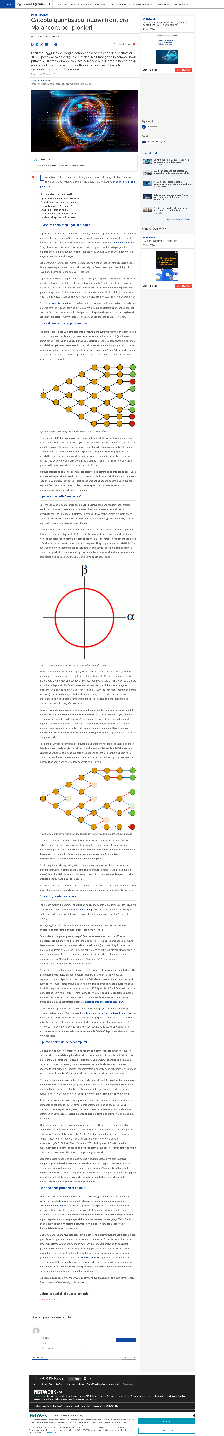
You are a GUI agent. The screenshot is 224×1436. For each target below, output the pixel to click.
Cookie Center (128, 1384)
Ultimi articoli (60, 4)
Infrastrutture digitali (50, 36)
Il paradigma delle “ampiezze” (56, 206)
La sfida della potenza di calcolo (58, 217)
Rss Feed (59, 1384)
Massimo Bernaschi (40, 80)
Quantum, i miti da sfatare (54, 209)
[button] (8, 4)
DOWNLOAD (183, 70)
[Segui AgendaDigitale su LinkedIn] (85, 1379)
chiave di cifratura (92, 1257)
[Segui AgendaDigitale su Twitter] (90, 1379)
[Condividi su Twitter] (42, 44)
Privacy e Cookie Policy (75, 1384)
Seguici (73, 1379)
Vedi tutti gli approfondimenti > (179, 219)
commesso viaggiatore (86, 909)
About (36, 1384)
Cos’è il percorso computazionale (58, 202)
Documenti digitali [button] (181, 4)
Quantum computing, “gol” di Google (60, 198)
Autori (44, 1384)
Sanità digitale (164, 4)
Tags (51, 1384)
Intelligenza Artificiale (120, 4)
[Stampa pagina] (56, 44)
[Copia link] (51, 44)
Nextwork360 (40, 1396)
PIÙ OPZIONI (167, 1430)
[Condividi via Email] (46, 44)
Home (34, 36)
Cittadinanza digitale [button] (95, 4)
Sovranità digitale (76, 4)
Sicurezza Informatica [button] (142, 4)
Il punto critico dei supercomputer (59, 213)
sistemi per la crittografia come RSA (104, 1002)
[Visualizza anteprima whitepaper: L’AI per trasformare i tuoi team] (167, 266)
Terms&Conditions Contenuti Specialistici (103, 1384)
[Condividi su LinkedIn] (37, 44)
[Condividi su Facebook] (32, 44)
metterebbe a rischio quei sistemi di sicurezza (107, 1013)
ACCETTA (166, 1421)
